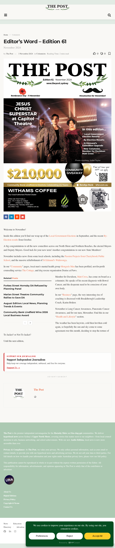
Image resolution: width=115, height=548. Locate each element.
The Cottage (28, 270)
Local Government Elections (62, 235)
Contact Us (8, 506)
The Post (9, 53)
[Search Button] (109, 15)
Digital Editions (10, 495)
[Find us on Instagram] (15, 531)
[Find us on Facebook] (5, 531)
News (6, 523)
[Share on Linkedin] (11, 216)
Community (16, 266)
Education (17, 523)
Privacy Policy (9, 499)
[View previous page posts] (25, 323)
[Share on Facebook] (6, 216)
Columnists (16, 34)
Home (6, 34)
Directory (7, 527)
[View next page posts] (30, 323)
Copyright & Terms (11, 503)
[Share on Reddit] (17, 216)
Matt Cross (82, 276)
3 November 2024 (25, 53)
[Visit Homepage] (57, 8)
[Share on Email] (22, 216)
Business (67, 294)
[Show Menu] (6, 15)
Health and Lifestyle (65, 316)
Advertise (20, 527)
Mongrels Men (68, 266)
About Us (7, 491)
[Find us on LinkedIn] (10, 531)
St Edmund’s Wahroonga (55, 260)
